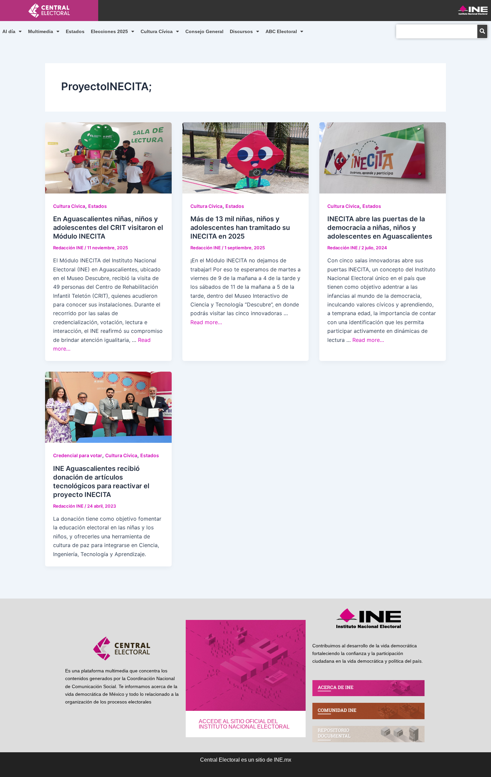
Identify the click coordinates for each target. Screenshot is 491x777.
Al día (8, 31)
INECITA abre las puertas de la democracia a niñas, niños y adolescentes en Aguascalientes (379, 227)
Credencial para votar (77, 455)
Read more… (206, 322)
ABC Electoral (281, 31)
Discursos (241, 31)
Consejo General (204, 31)
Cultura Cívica (157, 31)
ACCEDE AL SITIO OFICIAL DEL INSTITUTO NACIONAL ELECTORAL (244, 724)
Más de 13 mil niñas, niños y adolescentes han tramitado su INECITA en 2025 (240, 227)
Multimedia (40, 31)
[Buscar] (482, 31)
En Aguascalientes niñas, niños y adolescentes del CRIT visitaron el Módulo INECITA (108, 227)
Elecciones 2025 (109, 31)
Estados (75, 31)
